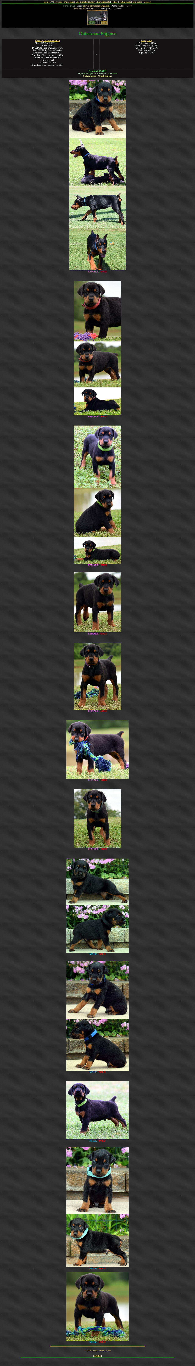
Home (46, 2)
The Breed (137, 2)
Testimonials (125, 2)
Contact (147, 2)
